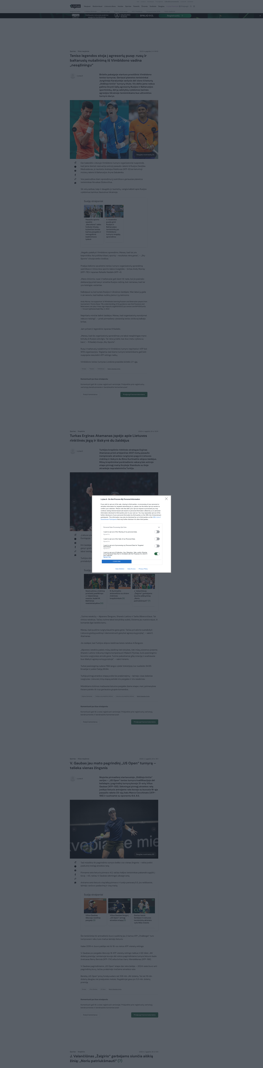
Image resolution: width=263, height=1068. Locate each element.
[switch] (157, 531)
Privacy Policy (143, 569)
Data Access (131, 569)
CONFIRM (117, 561)
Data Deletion (119, 569)
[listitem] (131, 527)
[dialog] (131, 534)
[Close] (167, 499)
